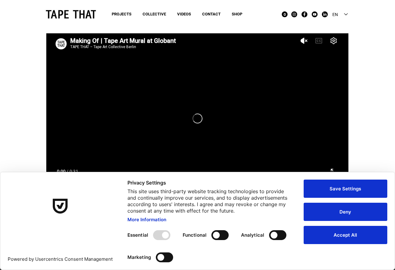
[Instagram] (294, 14)
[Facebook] (304, 14)
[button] (285, 14)
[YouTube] (315, 14)
